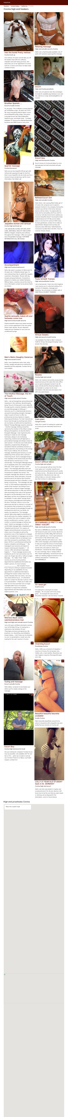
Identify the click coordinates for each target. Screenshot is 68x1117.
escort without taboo (44, 462)
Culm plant (40, 419)
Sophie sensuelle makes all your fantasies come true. (19, 317)
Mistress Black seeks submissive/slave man (14, 619)
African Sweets (42, 335)
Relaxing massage (43, 47)
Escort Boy (9, 746)
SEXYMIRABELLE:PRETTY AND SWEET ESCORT (49, 523)
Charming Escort (42, 644)
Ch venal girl (40, 584)
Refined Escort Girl (43, 198)
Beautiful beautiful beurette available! (47, 714)
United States (15, 6)
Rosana (38, 375)
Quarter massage (12, 166)
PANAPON (7, 2)
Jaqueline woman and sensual (18, 224)
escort (38, 87)
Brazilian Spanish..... (13, 103)
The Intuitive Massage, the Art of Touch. (18, 395)
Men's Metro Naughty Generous (19, 357)
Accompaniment (12, 265)
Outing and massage (14, 682)
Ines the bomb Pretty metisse (17, 52)
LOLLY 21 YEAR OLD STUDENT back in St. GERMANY (49, 783)
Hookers (6, 6)
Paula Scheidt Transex (45, 279)
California (24, 6)
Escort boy (40, 158)
